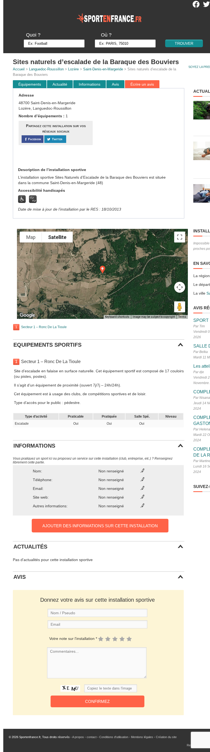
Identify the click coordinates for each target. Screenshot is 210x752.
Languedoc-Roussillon (46, 69)
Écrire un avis (142, 84)
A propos (78, 737)
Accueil (19, 69)
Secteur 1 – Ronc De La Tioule (44, 327)
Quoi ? (33, 35)
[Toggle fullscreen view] (179, 237)
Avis (115, 84)
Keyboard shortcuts (117, 316)
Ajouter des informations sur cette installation (100, 525)
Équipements (29, 84)
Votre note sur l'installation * (73, 638)
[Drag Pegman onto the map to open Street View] (179, 306)
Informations (89, 84)
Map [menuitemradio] (31, 237)
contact (92, 737)
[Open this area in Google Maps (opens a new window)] (27, 315)
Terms (182, 316)
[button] (102, 269)
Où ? (106, 35)
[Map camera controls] (179, 287)
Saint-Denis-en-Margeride (103, 69)
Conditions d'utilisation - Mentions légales (126, 737)
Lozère (73, 69)
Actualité (59, 84)
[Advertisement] (139, 128)
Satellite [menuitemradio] (57, 237)
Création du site (166, 737)
